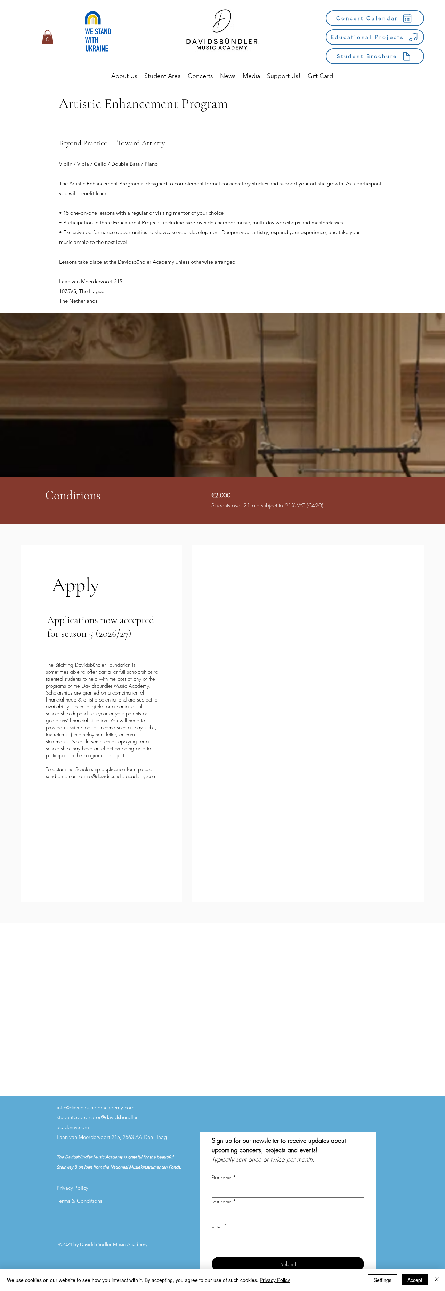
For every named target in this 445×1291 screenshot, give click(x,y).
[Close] (436, 1279)
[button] (48, 37)
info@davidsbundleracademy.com (120, 776)
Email (219, 1225)
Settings (382, 1279)
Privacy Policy (275, 1279)
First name (224, 1177)
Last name (224, 1201)
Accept (414, 1279)
